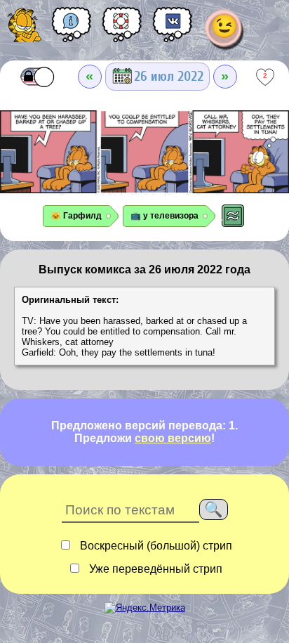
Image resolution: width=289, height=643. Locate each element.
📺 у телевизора (164, 216)
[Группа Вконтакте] (173, 29)
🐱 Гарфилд (76, 216)
